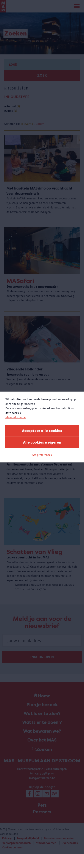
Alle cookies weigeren (42, 442)
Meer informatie (15, 417)
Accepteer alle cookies (42, 431)
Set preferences (42, 454)
